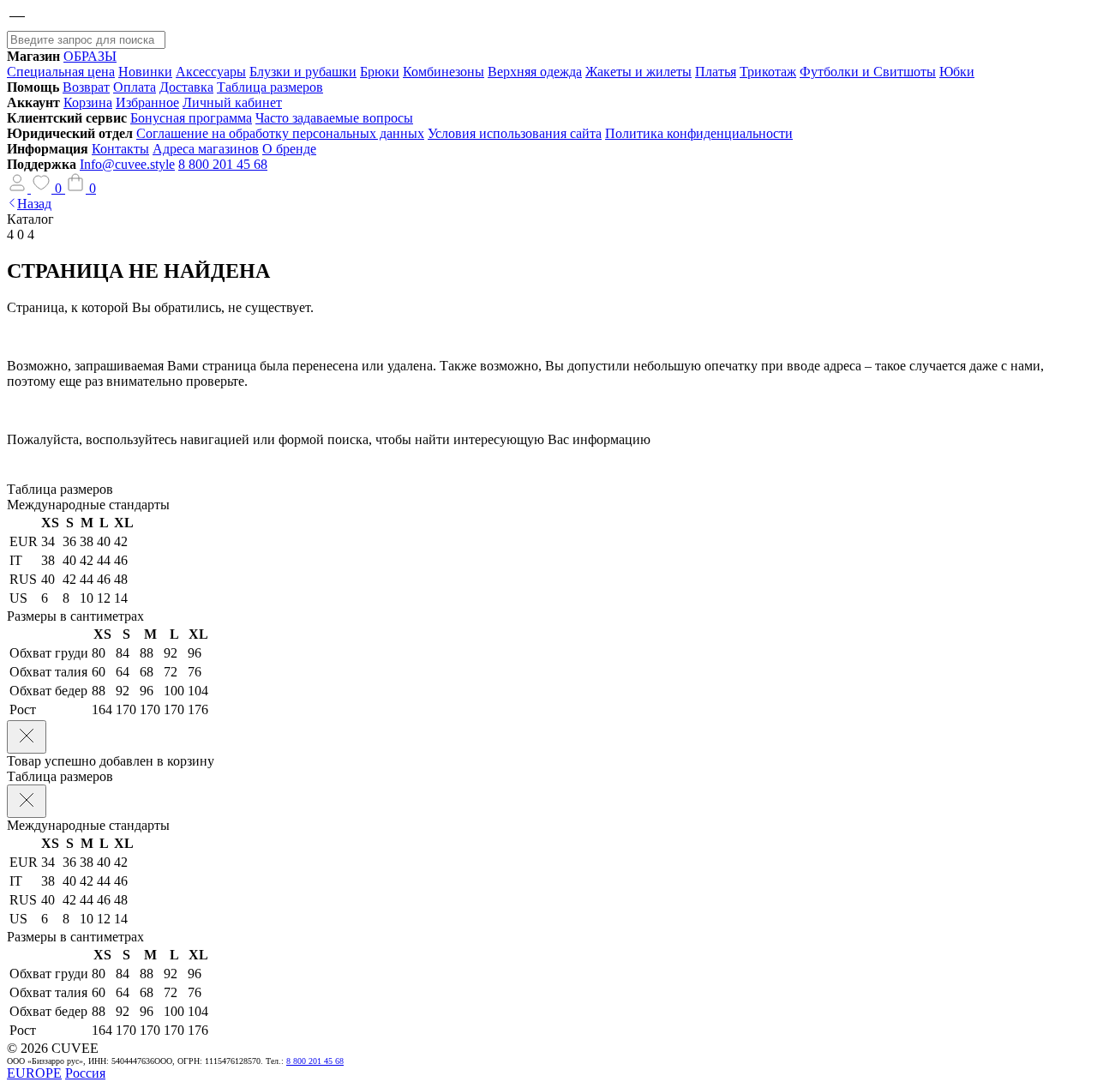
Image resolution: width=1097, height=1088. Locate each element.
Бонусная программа (191, 118)
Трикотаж (768, 71)
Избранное (147, 102)
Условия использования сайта (515, 133)
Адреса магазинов (206, 148)
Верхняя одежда (535, 71)
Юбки (956, 71)
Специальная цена (61, 71)
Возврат (86, 87)
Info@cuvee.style (127, 164)
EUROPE (34, 1073)
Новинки (145, 71)
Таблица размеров (270, 87)
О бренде (289, 148)
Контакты (120, 148)
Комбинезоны (443, 71)
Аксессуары (211, 71)
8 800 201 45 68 (222, 164)
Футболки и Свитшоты (868, 71)
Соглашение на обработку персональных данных (280, 133)
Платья (715, 71)
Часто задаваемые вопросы (334, 118)
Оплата (134, 87)
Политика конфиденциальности (699, 133)
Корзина (87, 102)
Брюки (379, 71)
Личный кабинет (232, 102)
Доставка (186, 87)
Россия (85, 1073)
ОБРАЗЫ (90, 56)
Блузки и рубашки (303, 71)
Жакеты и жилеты (638, 71)
